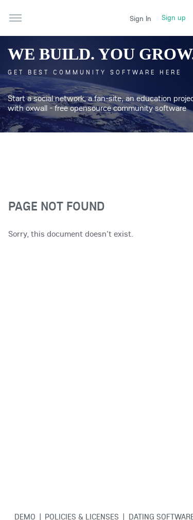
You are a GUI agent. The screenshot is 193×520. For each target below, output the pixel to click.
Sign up (174, 17)
